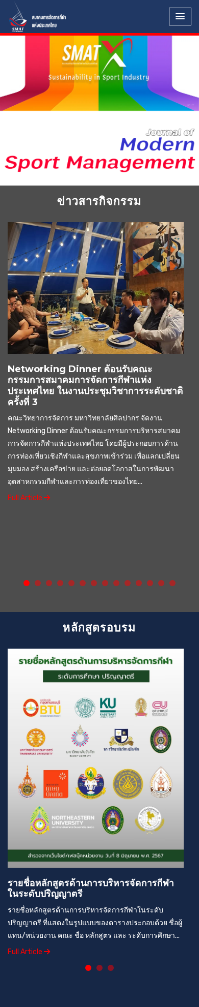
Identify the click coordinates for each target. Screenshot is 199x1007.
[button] (15, 80)
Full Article (26, 498)
